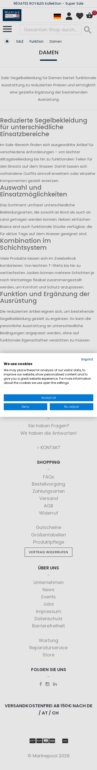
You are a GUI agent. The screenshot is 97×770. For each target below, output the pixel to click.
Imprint (87, 359)
